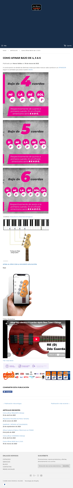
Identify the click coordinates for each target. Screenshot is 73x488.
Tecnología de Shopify (32, 481)
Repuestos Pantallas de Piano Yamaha (16, 419)
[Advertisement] (36, 27)
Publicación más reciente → (60, 403)
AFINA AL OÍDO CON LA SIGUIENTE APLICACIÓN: (20, 264)
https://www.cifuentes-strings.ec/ (21, 217)
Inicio (4, 50)
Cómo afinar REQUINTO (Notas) (13, 413)
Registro (66, 466)
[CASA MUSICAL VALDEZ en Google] (34, 476)
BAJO (31, 70)
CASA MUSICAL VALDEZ (15, 481)
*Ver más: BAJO (8, 360)
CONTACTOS (7, 467)
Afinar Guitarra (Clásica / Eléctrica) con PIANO (18, 430)
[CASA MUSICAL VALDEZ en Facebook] (31, 476)
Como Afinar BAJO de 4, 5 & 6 (13, 441)
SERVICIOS (6, 462)
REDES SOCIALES (9, 469)
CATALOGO (7, 459)
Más (5, 46)
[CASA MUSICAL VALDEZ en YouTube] (41, 476)
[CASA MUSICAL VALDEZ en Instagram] (38, 476)
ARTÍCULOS (13, 50)
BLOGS (5, 464)
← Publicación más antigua (12, 403)
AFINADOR (62, 67)
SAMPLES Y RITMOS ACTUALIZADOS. (15, 424)
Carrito (69, 46)
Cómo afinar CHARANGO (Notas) (14, 436)
